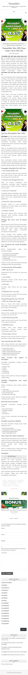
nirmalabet (5, 482)
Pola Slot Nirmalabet (6, 582)
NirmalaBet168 (5, 608)
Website (3, 540)
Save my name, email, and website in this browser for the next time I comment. (13, 549)
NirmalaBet (6, 43)
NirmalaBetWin (5, 615)
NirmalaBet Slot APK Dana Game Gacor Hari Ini (13, 654)
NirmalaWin (4, 595)
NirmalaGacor (4, 590)
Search (23, 629)
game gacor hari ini (11, 480)
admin (17, 53)
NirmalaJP (4, 600)
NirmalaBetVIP (5, 618)
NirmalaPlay (21, 43)
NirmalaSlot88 (5, 623)
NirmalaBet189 (5, 610)
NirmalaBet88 (13, 43)
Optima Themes (18, 672)
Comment (4, 552)
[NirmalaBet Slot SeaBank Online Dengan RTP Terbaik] (24, 493)
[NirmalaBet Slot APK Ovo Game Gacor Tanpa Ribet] (4, 493)
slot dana (19, 482)
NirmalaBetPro (5, 613)
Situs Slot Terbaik (12, 482)
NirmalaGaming (5, 587)
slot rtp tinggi (15, 485)
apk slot (4, 480)
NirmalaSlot (18, 45)
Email (3, 534)
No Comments (14, 488)
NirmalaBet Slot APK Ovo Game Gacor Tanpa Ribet (14, 651)
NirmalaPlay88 (10, 45)
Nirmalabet (14, 3)
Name (3, 528)
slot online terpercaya (7, 485)
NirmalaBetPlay (5, 620)
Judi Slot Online (20, 480)
